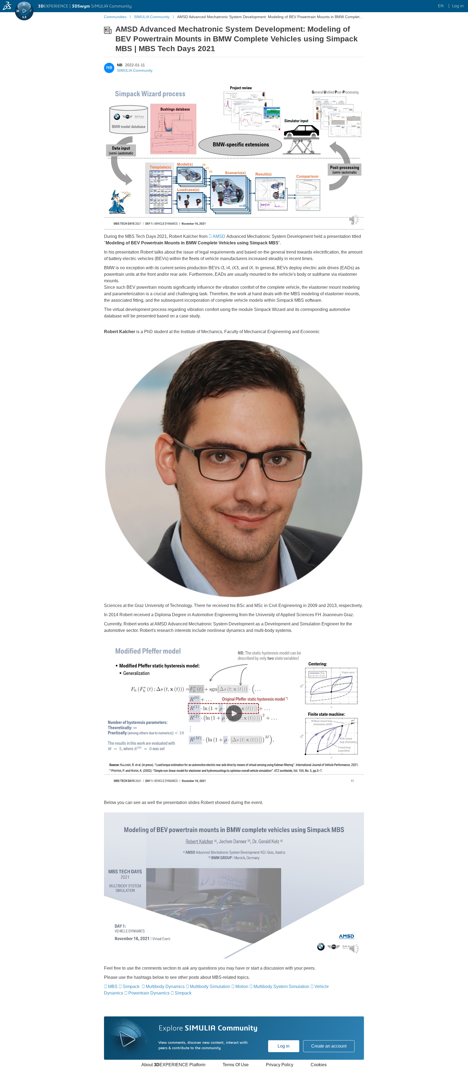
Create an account (328, 1046)
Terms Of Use (236, 1064)
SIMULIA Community (134, 70)
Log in (284, 1046)
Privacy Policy (279, 1064)
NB (119, 65)
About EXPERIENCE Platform (173, 1064)
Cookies (319, 1064)
